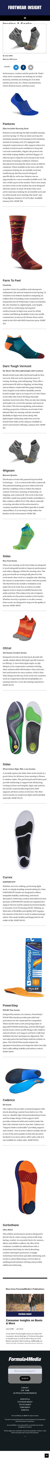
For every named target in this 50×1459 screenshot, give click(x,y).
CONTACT (25, 1388)
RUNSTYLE (25, 1410)
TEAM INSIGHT (25, 1407)
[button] (25, 18)
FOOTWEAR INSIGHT (25, 1402)
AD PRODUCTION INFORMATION (25, 1393)
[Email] (30, 67)
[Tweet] (16, 67)
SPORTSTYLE (25, 1399)
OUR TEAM (25, 1390)
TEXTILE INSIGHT (25, 1405)
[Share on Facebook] (23, 67)
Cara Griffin (9, 56)
